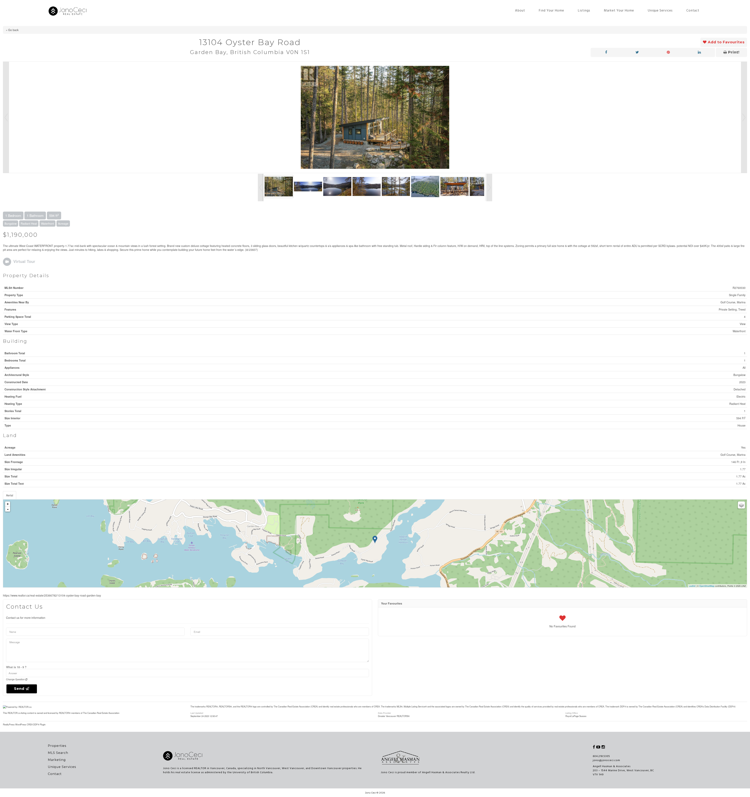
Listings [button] (584, 10)
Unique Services (660, 10)
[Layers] (741, 504)
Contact (692, 10)
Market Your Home (619, 10)
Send (20, 689)
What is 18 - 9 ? (16, 667)
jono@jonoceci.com (606, 760)
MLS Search (58, 753)
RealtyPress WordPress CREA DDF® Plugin (24, 724)
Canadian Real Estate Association (103, 712)
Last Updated (196, 712)
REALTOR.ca (14, 712)
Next (744, 117)
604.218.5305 (601, 756)
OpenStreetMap (706, 585)
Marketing (57, 760)
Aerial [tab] (9, 495)
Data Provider (384, 712)
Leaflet (692, 585)
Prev (6, 117)
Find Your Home (551, 10)
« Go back (12, 30)
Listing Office (571, 712)
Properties (57, 746)
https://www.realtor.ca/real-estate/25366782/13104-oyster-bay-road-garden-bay (52, 595)
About (520, 10)
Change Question (15, 679)
